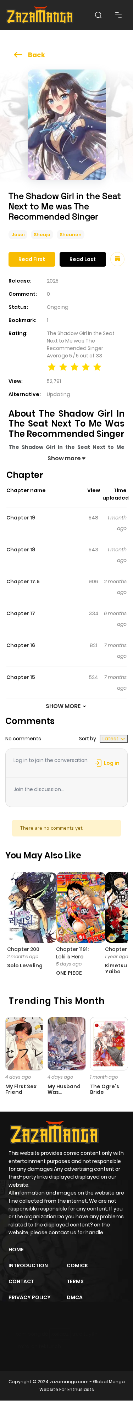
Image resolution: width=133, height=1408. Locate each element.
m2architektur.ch (39, 1346)
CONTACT (21, 1281)
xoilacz (60, 1333)
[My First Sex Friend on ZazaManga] (24, 1043)
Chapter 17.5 (23, 581)
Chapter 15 (20, 677)
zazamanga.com (69, 1382)
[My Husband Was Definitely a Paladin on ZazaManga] (66, 1043)
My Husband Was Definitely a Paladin (64, 1095)
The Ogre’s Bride (104, 1089)
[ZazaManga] (40, 15)
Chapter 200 (23, 949)
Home (16, 1249)
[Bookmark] (117, 259)
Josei (17, 234)
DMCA (75, 1297)
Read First (31, 259)
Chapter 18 (20, 549)
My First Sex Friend (21, 1089)
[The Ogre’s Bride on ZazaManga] (109, 1043)
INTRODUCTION (28, 1265)
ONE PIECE (69, 972)
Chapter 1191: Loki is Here (72, 953)
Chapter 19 (20, 517)
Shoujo (42, 234)
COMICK (77, 1265)
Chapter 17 (20, 613)
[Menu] (118, 14)
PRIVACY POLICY (30, 1297)
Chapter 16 (20, 645)
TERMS (75, 1281)
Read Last (83, 259)
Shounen (71, 234)
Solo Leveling (25, 965)
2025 (53, 280)
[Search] (98, 15)
